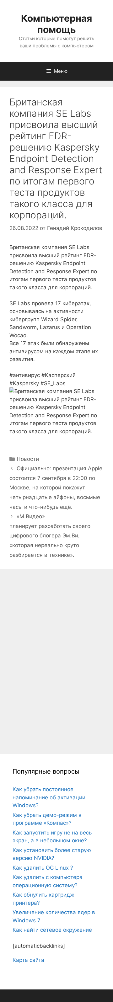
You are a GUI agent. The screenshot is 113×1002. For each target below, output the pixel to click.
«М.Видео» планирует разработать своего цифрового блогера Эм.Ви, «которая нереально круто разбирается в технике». (49, 535)
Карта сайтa (28, 960)
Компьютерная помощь (56, 24)
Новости (28, 459)
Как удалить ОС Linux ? (43, 868)
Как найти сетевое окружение (52, 930)
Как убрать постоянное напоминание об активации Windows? (49, 797)
